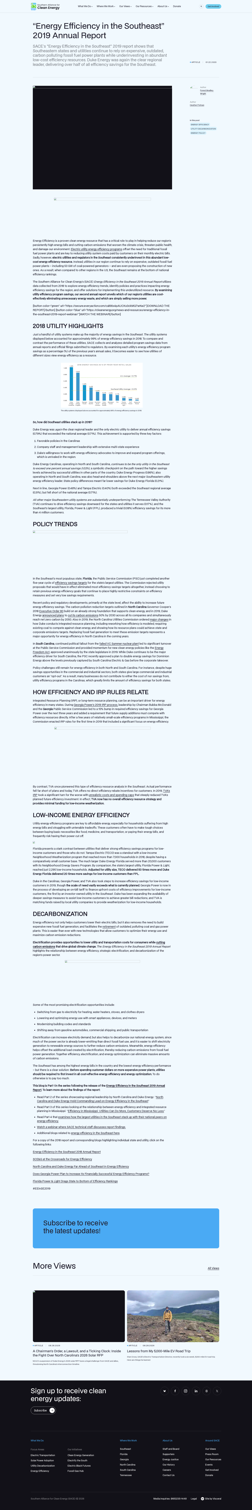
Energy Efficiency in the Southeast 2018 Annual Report (67, 1152)
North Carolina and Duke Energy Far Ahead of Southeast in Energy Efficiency (81, 1166)
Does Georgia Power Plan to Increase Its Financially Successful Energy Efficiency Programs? (91, 1174)
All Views (213, 1268)
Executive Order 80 (51, 611)
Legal (194, 1498)
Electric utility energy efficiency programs (96, 249)
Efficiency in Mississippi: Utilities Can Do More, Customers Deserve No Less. (116, 1111)
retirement (109, 926)
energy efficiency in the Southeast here (95, 1133)
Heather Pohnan (197, 105)
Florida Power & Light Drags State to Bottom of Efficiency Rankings (75, 1181)
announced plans (53, 615)
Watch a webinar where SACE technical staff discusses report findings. (81, 1127)
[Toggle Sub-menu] (92, 6)
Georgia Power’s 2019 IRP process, (96, 705)
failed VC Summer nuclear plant (119, 643)
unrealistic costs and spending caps (111, 795)
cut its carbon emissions (83, 615)
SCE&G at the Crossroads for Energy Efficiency (62, 1159)
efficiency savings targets (71, 583)
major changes (159, 619)
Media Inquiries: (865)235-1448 (170, 1498)
